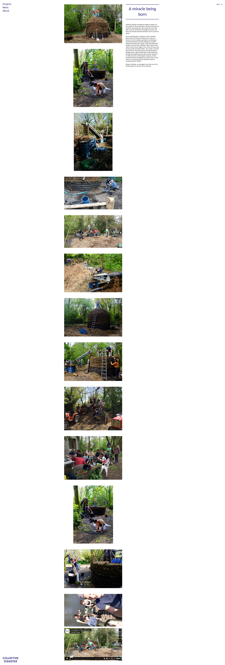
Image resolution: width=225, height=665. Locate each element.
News (6, 7)
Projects (7, 4)
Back (218, 4)
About (6, 11)
